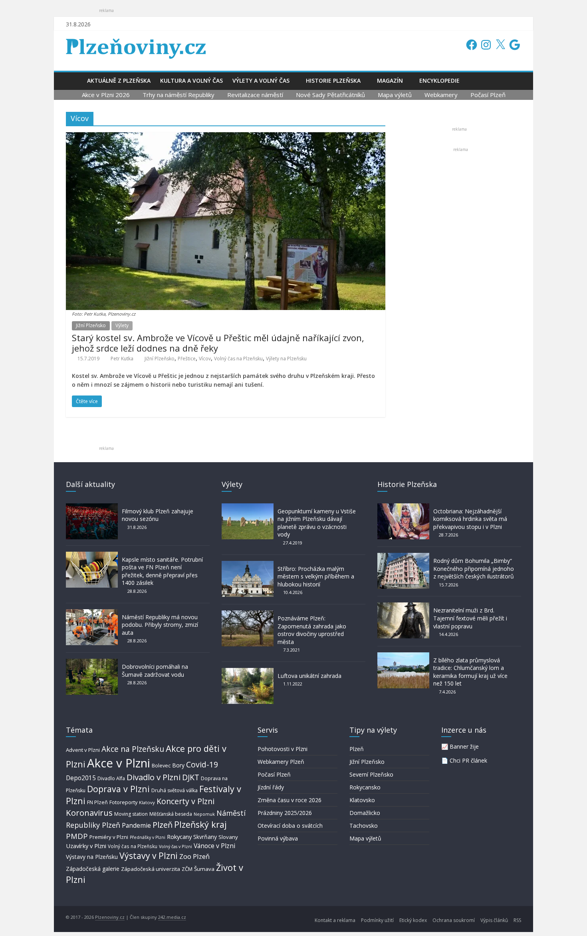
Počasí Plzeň (488, 95)
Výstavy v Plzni (148, 855)
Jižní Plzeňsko (91, 325)
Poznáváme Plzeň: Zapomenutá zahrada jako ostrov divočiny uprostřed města (312, 630)
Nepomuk (204, 814)
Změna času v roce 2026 (289, 800)
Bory (178, 765)
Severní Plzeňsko (371, 774)
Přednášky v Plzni (147, 837)
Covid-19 (202, 764)
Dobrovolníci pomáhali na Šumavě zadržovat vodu (155, 670)
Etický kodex (413, 920)
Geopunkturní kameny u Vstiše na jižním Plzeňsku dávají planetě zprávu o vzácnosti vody (317, 523)
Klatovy (147, 802)
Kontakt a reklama (335, 920)
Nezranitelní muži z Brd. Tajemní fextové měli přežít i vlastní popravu (470, 618)
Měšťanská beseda (170, 814)
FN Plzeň (97, 802)
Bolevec (161, 765)
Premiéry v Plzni (108, 837)
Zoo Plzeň (194, 856)
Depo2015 (81, 778)
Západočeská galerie (92, 868)
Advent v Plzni (83, 749)
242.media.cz (172, 917)
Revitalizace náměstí (255, 95)
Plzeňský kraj (200, 824)
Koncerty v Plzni (185, 801)
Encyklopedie (439, 80)
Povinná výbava (278, 838)
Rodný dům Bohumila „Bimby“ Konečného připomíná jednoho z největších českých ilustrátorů (473, 568)
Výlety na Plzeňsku (286, 358)
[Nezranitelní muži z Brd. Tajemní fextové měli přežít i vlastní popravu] (403, 606)
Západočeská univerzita (150, 868)
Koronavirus (89, 812)
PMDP (77, 836)
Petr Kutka (122, 358)
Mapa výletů (395, 95)
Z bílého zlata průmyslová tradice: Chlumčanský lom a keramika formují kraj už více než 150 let (470, 672)
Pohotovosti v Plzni (282, 749)
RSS (517, 920)
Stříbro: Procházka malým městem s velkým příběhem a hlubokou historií (316, 576)
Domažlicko (364, 813)
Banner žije (464, 746)
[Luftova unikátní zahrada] (248, 672)
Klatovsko (362, 800)
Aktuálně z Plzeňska (119, 80)
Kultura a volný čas (191, 80)
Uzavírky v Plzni (86, 846)
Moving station (131, 814)
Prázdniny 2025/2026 (285, 813)
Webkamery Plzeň (281, 761)
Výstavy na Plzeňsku (92, 856)
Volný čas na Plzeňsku (238, 358)
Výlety (122, 325)
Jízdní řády (271, 787)
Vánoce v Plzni (214, 845)
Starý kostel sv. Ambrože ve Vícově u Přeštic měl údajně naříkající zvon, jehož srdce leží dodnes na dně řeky (218, 343)
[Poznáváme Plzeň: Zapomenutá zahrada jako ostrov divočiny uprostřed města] (248, 614)
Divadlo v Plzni (153, 777)
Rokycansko (365, 787)
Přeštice (187, 358)
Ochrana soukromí (453, 920)
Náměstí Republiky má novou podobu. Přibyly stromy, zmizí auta (160, 624)
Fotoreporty (123, 802)
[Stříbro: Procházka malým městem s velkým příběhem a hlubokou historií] (248, 564)
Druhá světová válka (174, 790)
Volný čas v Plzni (175, 846)
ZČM (187, 868)
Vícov (205, 358)
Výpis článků (494, 920)
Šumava (204, 868)
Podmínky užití (377, 920)
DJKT (190, 777)
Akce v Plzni (118, 763)
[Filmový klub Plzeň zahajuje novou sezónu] (92, 507)
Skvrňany (205, 837)
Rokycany (179, 837)
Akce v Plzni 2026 (106, 95)
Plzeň (163, 824)
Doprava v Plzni (118, 789)
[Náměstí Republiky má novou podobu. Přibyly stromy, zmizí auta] (92, 613)
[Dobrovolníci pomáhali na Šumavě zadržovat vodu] (92, 662)
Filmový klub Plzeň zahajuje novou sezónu (157, 515)
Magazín (390, 80)
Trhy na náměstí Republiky (178, 95)
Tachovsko (363, 825)
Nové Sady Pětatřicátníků (330, 95)
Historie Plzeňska (333, 80)
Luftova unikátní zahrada (309, 676)
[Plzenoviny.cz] (74, 80)
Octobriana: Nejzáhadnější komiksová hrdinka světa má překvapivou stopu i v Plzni (470, 519)
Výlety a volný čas (261, 80)
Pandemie (136, 825)
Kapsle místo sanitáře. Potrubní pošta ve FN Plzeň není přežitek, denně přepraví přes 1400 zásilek (162, 571)
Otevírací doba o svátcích (290, 825)
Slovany (228, 837)
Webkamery (441, 95)
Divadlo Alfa (111, 778)
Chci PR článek (468, 760)
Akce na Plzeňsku (132, 748)
